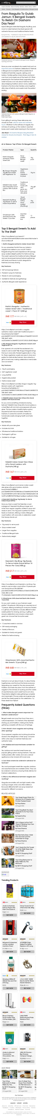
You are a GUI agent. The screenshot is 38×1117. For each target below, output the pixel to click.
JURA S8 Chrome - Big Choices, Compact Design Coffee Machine (26, 1054)
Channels (25, 1106)
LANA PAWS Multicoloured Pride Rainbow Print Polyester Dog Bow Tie (27, 1017)
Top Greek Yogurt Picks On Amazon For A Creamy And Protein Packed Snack (24, 799)
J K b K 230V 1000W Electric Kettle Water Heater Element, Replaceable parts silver (27, 981)
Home (3, 9)
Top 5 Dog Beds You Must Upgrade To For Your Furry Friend (24, 811)
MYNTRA (25, 1103)
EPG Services (18, 1106)
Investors (12, 1107)
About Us (4, 1106)
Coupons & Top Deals (6, 6)
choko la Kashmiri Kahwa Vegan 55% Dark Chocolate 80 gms (9, 907)
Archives (27, 1109)
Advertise (10, 1106)
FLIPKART (19, 1103)
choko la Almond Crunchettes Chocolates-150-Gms (8, 1054)
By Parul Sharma (21, 828)
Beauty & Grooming (15, 6)
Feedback (5, 1107)
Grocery (30, 6)
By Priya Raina (20, 803)
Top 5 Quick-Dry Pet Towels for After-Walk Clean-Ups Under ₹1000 (24, 849)
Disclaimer (32, 1106)
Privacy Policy (26, 1107)
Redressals (18, 1107)
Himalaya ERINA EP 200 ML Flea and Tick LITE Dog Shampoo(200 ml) (9, 981)
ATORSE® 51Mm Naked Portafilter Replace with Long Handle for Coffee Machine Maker (26, 944)
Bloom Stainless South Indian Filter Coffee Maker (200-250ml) (9, 1017)
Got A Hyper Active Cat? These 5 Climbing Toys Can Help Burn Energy (24, 824)
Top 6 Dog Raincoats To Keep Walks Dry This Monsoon (23, 861)
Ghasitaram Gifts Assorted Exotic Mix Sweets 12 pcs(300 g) (20, 661)
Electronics (22, 6)
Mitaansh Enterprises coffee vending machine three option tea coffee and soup (10, 944)
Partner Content (19, 1109)
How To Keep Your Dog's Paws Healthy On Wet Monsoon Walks (25, 1083)
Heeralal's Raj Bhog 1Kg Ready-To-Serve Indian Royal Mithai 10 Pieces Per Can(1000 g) (19, 563)
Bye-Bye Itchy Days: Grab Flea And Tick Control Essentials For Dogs (24, 836)
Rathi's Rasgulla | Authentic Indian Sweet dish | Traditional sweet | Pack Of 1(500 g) (19, 308)
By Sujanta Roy (6, 34)
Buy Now (10, 915)
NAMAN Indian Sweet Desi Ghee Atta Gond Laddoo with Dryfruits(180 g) (19, 464)
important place (7, 68)
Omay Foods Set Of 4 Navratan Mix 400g (27, 907)
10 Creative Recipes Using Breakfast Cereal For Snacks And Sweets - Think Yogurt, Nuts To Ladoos (19, 135)
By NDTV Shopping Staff (23, 853)
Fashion (26, 6)
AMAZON (12, 1103)
